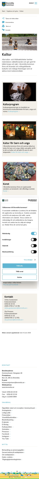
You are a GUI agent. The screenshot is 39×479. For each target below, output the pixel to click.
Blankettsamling (8, 420)
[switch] (34, 239)
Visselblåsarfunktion (9, 417)
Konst (5, 191)
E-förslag (5, 424)
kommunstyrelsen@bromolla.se (13, 382)
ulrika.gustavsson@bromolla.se (15, 308)
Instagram (5, 436)
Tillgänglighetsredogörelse (11, 459)
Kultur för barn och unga (20, 152)
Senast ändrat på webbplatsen (13, 452)
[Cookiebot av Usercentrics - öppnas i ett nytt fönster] (28, 200)
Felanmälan (6, 415)
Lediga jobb (6, 413)
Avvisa (19, 277)
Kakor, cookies (7, 457)
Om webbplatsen (8, 455)
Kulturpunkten (7, 427)
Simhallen (6, 429)
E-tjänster (5, 422)
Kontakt (8, 30)
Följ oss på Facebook (11, 284)
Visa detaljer (28, 260)
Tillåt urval (19, 271)
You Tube (5, 439)
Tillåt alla (19, 266)
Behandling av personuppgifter (13, 450)
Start (3, 11)
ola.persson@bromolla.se (13, 320)
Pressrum (5, 431)
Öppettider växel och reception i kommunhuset (18, 408)
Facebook (6, 434)
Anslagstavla (7, 410)
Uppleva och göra (12, 11)
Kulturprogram (13, 111)
